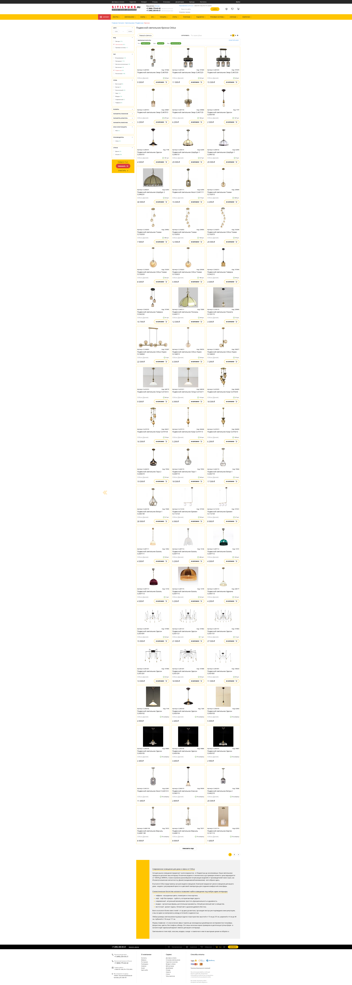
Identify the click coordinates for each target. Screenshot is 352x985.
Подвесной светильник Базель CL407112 (219, 552)
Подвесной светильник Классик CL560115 (185, 792)
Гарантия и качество (172, 962)
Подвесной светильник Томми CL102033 (149, 233)
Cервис (169, 954)
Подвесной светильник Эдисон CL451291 (184, 672)
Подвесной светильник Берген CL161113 (219, 832)
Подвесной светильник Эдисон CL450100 (219, 113)
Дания (118, 151)
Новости (168, 972)
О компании (146, 954)
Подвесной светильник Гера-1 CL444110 (184, 473)
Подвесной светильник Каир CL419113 (187, 432)
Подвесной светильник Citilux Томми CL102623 (187, 273)
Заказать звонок (134, 947)
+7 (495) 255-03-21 (159, 10)
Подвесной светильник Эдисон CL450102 (149, 712)
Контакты (203, 2)
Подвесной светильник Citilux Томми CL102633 (152, 273)
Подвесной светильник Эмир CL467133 (187, 112)
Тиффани (118, 102)
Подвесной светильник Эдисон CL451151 (219, 632)
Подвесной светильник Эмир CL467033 (152, 72)
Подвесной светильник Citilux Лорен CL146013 (187, 353)
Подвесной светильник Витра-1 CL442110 (219, 473)
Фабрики (143, 960)
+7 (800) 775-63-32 (159, 8)
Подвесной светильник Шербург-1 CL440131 (186, 153)
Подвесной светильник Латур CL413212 (153, 392)
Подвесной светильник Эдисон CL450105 (149, 752)
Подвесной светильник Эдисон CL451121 (184, 632)
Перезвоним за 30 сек (186, 6)
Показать (122, 166)
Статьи (168, 974)
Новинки (143, 966)
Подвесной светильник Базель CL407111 (149, 552)
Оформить (233, 947)
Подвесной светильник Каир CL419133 (152, 432)
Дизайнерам (180, 2)
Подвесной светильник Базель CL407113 (149, 592)
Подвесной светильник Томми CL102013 (219, 193)
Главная (115, 23)
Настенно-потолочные (122, 64)
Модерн (118, 96)
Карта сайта (144, 970)
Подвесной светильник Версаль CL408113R (150, 832)
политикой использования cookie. (201, 977)
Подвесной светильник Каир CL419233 (222, 392)
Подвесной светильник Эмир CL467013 (152, 112)
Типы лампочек (170, 976)
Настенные (119, 67)
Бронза (160, 43)
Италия (118, 154)
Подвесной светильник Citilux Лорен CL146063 (151, 353)
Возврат (144, 2)
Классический (120, 90)
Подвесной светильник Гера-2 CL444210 (149, 473)
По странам (144, 962)
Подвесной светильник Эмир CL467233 (222, 72)
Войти (238, 2)
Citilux (118, 141)
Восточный (119, 84)
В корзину (160, 82)
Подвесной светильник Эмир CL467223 (187, 72)
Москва (157, 6)
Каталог (106, 17)
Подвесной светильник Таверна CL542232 (150, 313)
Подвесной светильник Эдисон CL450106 (184, 752)
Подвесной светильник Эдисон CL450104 (184, 712)
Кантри (118, 87)
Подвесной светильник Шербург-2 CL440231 (151, 193)
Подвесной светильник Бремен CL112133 (219, 512)
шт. (220, 947)
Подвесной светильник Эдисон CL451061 (219, 672)
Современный (120, 99)
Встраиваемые (120, 58)
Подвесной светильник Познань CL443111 (185, 313)
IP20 (117, 130)
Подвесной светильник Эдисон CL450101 (149, 153)
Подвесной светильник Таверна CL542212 (220, 273)
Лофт (117, 93)
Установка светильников (173, 960)
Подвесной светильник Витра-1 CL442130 (149, 512)
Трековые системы (121, 47)
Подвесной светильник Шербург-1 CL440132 (221, 153)
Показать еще (188, 848)
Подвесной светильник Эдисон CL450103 (219, 712)
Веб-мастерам (170, 966)
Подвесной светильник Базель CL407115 (184, 592)
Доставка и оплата (118, 2)
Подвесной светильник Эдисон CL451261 (149, 672)
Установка (166, 2)
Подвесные (139, 23)
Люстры (119, 41)
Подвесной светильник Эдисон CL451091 (149, 632)
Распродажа (144, 964)
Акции (143, 968)
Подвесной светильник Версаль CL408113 (185, 832)
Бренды (192, 2)
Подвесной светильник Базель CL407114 (184, 552)
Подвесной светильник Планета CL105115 (220, 313)
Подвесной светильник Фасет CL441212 (153, 791)
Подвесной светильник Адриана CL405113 (220, 592)
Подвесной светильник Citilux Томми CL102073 (222, 233)
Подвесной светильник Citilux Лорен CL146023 (222, 353)
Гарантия (133, 2)
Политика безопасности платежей (200, 968)
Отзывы (155, 2)
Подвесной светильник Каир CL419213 (222, 432)
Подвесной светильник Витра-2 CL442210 (219, 792)
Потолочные (120, 73)
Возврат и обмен (171, 964)
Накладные (119, 61)
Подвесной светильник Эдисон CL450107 (219, 752)
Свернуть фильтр (145, 35)
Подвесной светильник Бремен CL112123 (184, 512)
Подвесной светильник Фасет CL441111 (188, 192)
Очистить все (234, 40)
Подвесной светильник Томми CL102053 (184, 233)
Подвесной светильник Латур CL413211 (188, 392)
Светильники (129, 23)
